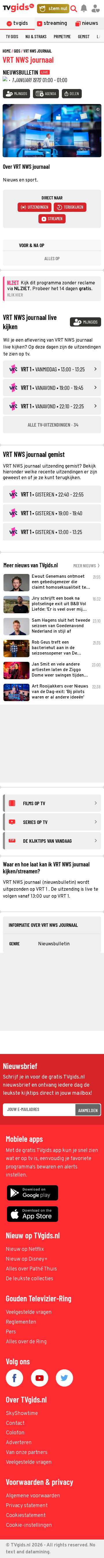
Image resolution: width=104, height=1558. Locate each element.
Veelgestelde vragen (29, 1312)
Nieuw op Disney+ (27, 1259)
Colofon (15, 1433)
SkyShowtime (22, 1413)
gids (17, 51)
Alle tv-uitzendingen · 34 (53, 424)
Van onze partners (26, 1452)
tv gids (12, 36)
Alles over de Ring (26, 1342)
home (7, 51)
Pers (11, 1332)
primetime (62, 36)
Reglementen (21, 1322)
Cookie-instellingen (29, 1525)
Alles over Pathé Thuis (31, 1269)
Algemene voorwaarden (33, 1496)
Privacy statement (27, 1506)
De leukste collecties (29, 1279)
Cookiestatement (26, 1515)
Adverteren (19, 1443)
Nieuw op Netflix (25, 1249)
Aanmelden (88, 1110)
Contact (15, 1423)
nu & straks (36, 36)
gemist (84, 36)
